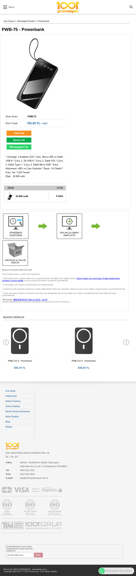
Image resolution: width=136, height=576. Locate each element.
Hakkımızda (11, 396)
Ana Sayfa (9, 21)
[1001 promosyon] (68, 12)
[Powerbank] (37, 73)
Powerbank (43, 21)
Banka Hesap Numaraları (17, 411)
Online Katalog (12, 406)
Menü (11, 7)
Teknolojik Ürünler (26, 21)
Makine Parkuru (13, 401)
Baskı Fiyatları (12, 416)
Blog (7, 421)
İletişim (8, 427)
